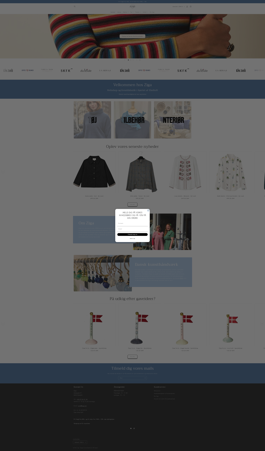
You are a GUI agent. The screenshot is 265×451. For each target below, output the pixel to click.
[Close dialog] (148, 210)
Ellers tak (132, 238)
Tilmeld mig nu (132, 234)
